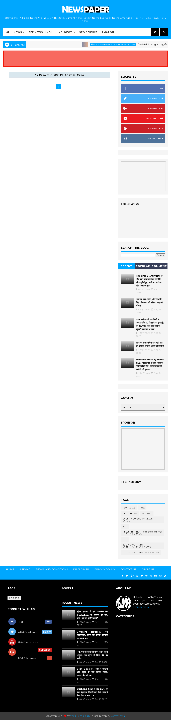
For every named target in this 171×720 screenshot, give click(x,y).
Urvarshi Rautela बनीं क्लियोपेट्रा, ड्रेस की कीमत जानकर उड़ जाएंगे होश (92, 635)
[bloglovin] (142, 576)
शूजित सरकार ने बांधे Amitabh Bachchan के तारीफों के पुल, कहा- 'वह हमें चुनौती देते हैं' (92, 614)
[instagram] (160, 576)
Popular (143, 266)
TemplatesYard (80, 716)
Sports (14, 598)
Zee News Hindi (40, 32)
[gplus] (132, 576)
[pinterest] (137, 576)
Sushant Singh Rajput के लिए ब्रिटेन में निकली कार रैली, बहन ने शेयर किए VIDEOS (92, 692)
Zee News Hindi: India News (141, 552)
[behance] (155, 576)
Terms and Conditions (52, 569)
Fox (142, 507)
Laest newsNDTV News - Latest (139, 519)
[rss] (151, 576)
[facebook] (122, 576)
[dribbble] (146, 576)
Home (10, 569)
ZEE (125, 539)
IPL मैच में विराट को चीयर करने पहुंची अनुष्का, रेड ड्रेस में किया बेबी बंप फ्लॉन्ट (92, 655)
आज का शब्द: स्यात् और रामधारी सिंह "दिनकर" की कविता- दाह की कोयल (149, 302)
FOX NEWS (129, 507)
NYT (125, 526)
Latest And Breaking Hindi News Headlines (107, 44)
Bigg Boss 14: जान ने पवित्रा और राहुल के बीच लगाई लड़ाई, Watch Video (92, 672)
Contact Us (128, 569)
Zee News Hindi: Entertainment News (137, 546)
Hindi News (64, 32)
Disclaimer (81, 569)
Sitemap (25, 569)
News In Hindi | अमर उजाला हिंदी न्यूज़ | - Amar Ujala (142, 532)
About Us (148, 569)
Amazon (108, 32)
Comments (159, 267)
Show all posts (74, 74)
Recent (126, 266)
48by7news (118, 716)
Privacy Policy (104, 569)
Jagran (147, 513)
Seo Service (88, 32)
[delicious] (165, 576)
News (18, 32)
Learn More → (141, 607)
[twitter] (127, 576)
